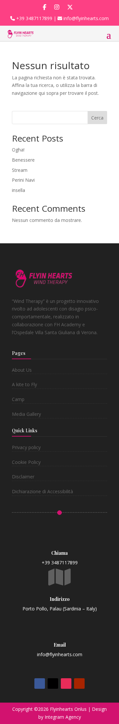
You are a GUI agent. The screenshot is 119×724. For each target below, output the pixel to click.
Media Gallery (26, 414)
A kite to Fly (24, 384)
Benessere (23, 160)
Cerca (97, 118)
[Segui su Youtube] (79, 683)
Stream (19, 170)
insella (18, 190)
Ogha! (18, 150)
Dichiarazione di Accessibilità (42, 491)
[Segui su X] (53, 683)
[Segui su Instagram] (66, 683)
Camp (18, 399)
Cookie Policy (26, 462)
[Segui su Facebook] (39, 683)
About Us (22, 370)
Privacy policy (26, 447)
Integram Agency (63, 717)
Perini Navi (23, 180)
